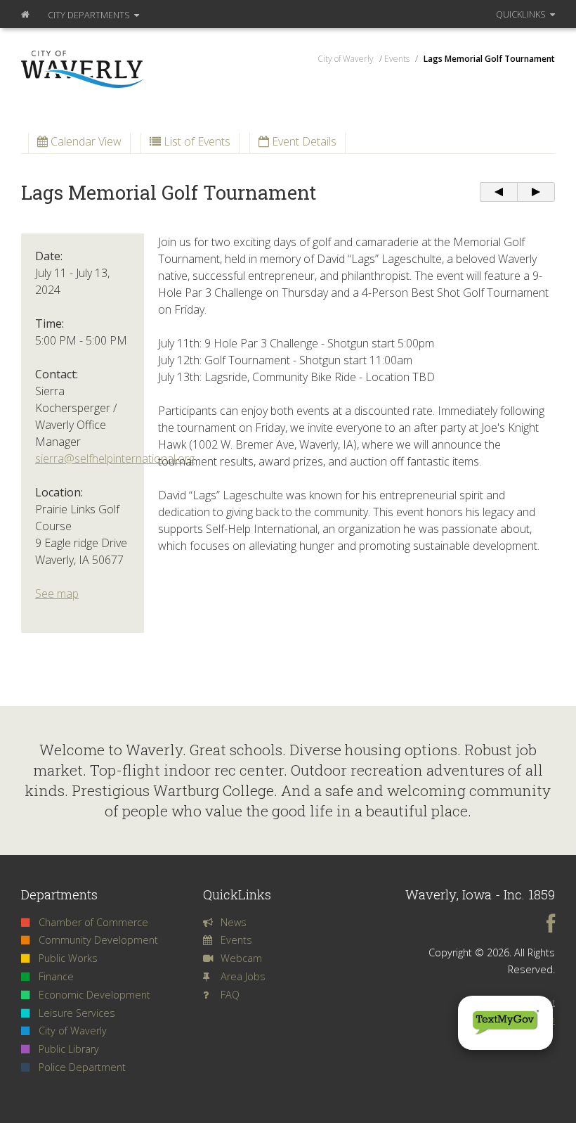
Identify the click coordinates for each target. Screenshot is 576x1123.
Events (236, 939)
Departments (90, 14)
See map (57, 593)
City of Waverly (73, 1030)
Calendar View (85, 141)
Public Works (68, 958)
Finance (56, 976)
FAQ (230, 994)
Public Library (69, 1048)
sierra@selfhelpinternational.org (115, 458)
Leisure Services (77, 1013)
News (234, 922)
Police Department (82, 1067)
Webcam (241, 958)
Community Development (98, 939)
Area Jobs (243, 976)
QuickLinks (522, 14)
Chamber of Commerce (93, 922)
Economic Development (94, 994)
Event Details (302, 141)
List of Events (195, 141)
